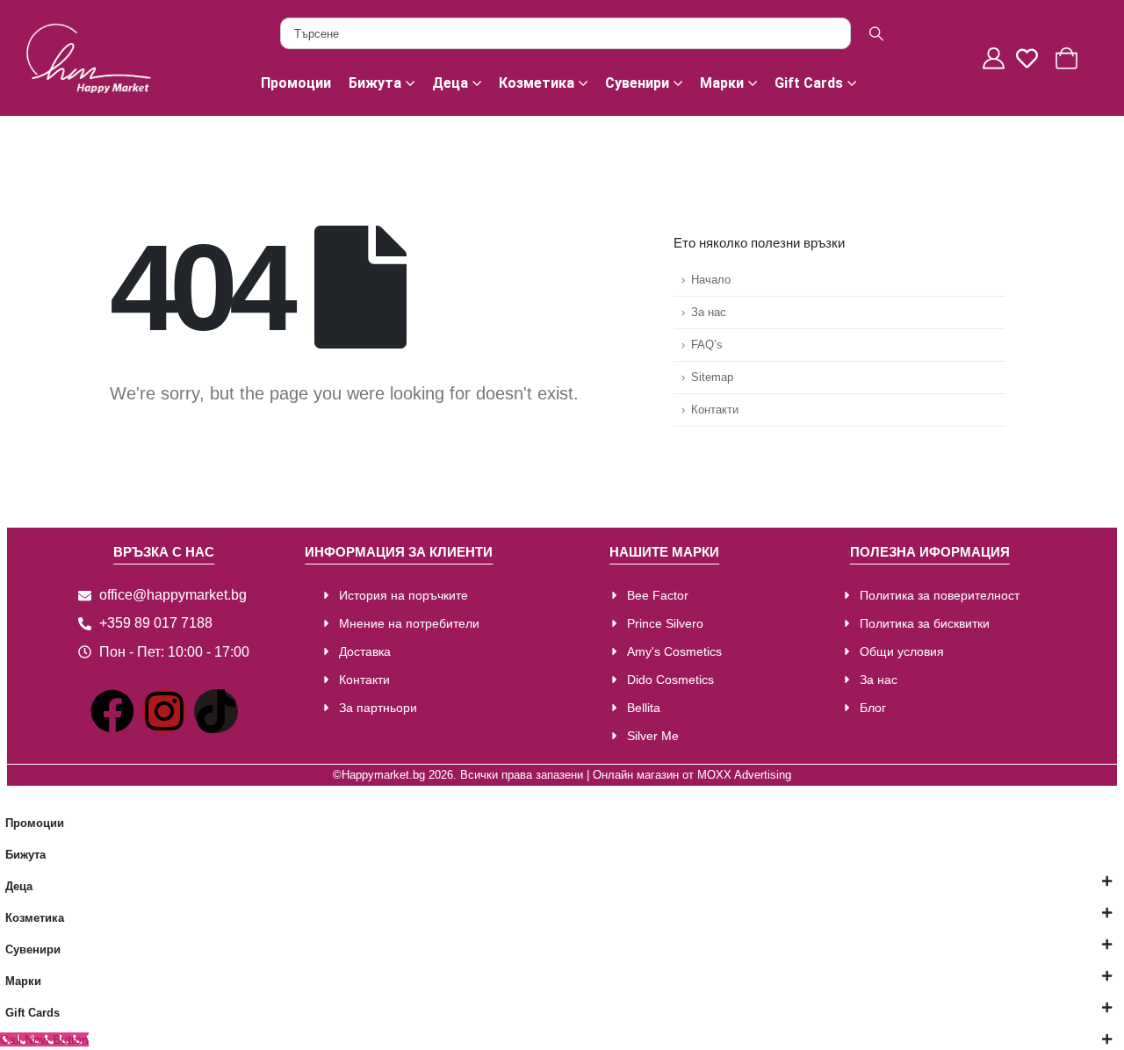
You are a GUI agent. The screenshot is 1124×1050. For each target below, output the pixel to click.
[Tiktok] (216, 711)
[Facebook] (112, 711)
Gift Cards (809, 83)
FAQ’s (707, 345)
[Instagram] (164, 711)
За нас (708, 312)
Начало (711, 280)
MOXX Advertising (744, 775)
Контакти (715, 410)
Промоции (296, 83)
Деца (450, 83)
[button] (10, 796)
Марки (722, 83)
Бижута (375, 83)
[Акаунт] (996, 58)
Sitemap (712, 377)
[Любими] (1032, 58)
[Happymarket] (88, 57)
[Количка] (1068, 58)
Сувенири (637, 83)
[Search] (876, 33)
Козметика (536, 83)
